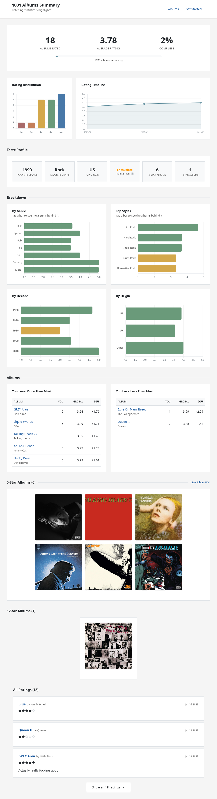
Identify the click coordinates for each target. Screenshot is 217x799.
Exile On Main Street (132, 409)
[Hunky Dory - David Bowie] (158, 517)
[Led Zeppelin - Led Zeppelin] (108, 567)
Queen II (124, 422)
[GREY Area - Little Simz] (58, 517)
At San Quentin (24, 446)
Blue (22, 704)
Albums (173, 9)
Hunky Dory (22, 458)
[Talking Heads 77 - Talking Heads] (108, 517)
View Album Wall (200, 482)
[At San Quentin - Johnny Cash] (58, 567)
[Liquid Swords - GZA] (158, 567)
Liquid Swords (23, 422)
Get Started (194, 9)
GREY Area (21, 409)
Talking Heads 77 (25, 434)
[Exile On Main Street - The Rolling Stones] (108, 646)
